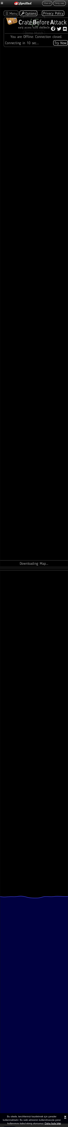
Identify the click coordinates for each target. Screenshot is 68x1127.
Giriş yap (59, 3)
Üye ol (47, 3)
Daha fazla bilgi (53, 1123)
